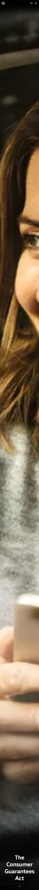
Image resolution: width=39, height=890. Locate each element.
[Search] (31, 3)
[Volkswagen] (3, 3)
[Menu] (35, 3)
